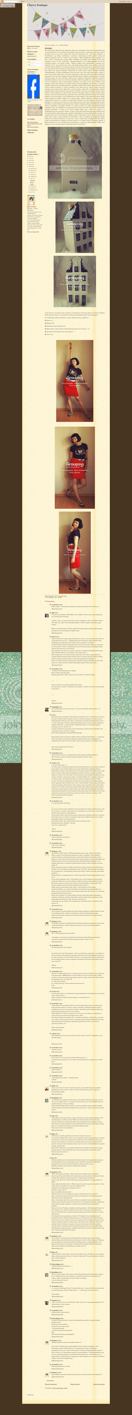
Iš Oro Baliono (56, 1264)
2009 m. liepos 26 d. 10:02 (57, 905)
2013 (30, 158)
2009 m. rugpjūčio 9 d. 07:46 (57, 1360)
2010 (30, 164)
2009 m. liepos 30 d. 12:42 (57, 1094)
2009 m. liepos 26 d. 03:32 (57, 797)
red (55, 597)
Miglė (53, 1086)
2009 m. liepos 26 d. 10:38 (57, 917)
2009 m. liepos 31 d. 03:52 (57, 1112)
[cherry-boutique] (33, 98)
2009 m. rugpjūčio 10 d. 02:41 (58, 1368)
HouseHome (55, 1098)
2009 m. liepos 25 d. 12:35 (57, 608)
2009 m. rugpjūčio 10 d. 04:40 (58, 1376)
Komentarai (33, 65)
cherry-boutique (31, 73)
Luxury (32, 184)
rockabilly (60, 597)
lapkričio (32, 170)
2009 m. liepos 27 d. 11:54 (57, 1043)
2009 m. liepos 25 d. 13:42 (57, 633)
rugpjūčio (32, 176)
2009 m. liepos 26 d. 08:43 (57, 839)
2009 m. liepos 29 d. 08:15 (57, 1082)
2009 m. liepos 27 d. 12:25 (57, 1051)
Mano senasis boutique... (33, 127)
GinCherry (32, 206)
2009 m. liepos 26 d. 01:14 (57, 711)
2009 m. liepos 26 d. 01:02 (57, 703)
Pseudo (32, 182)
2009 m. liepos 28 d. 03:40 (57, 1072)
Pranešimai (32, 62)
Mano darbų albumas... (32, 122)
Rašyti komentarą (50, 1380)
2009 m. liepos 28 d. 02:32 (57, 1063)
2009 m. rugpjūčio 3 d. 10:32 (57, 1154)
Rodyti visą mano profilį (33, 231)
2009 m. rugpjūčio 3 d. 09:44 (57, 1130)
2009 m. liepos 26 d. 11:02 (57, 941)
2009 (30, 166)
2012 (30, 160)
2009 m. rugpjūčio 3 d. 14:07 (57, 1260)
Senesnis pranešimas (99, 1384)
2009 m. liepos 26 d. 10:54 (57, 927)
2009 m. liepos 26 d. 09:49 (57, 847)
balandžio (32, 190)
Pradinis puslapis (75, 1384)
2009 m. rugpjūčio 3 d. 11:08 (57, 1168)
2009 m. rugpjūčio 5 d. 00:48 (57, 1282)
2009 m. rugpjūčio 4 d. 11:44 (57, 1268)
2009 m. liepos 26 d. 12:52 (57, 999)
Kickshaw (32, 180)
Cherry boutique (37, 5)
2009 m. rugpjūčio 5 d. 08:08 (57, 1314)
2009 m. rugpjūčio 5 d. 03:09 (57, 1306)
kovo (31, 192)
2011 (30, 162)
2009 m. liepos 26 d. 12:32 (57, 987)
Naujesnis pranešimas (51, 1384)
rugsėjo (32, 174)
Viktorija (54, 1300)
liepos (32, 178)
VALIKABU (55, 707)
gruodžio (32, 168)
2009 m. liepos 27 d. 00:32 (57, 1029)
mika (53, 613)
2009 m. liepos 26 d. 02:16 (57, 759)
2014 (30, 156)
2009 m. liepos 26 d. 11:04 (57, 967)
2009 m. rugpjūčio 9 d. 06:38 (57, 1336)
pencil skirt (51, 597)
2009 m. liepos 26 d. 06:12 (57, 831)
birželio (32, 186)
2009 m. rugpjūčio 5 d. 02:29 (57, 1296)
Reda (53, 1134)
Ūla (53, 1158)
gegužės (32, 188)
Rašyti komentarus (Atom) (60, 1388)
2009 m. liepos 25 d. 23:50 (57, 665)
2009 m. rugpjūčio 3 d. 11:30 (57, 1232)
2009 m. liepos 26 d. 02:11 (57, 749)
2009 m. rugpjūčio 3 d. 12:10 (57, 1248)
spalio (32, 172)
